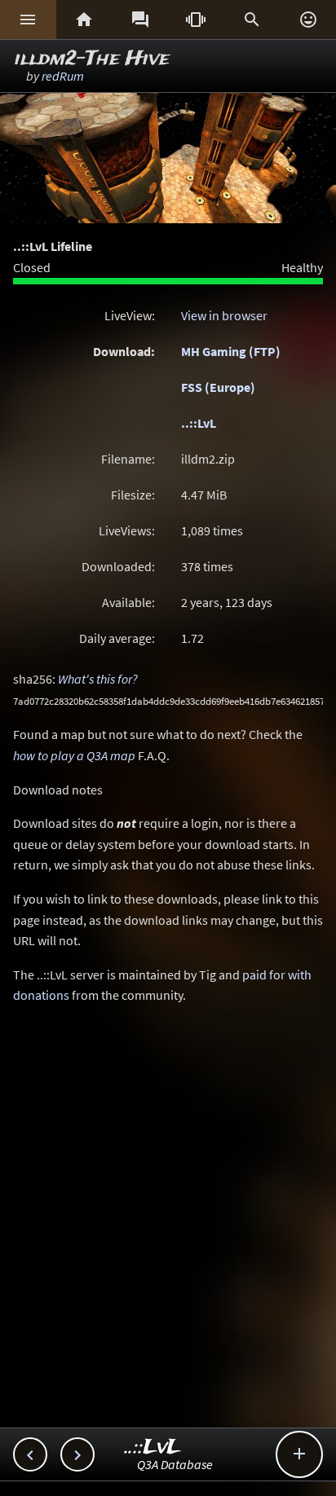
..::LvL (198, 423)
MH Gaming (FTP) (231, 351)
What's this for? (98, 679)
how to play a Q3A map (74, 755)
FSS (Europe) (218, 387)
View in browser (224, 315)
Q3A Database (175, 1464)
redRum (63, 76)
